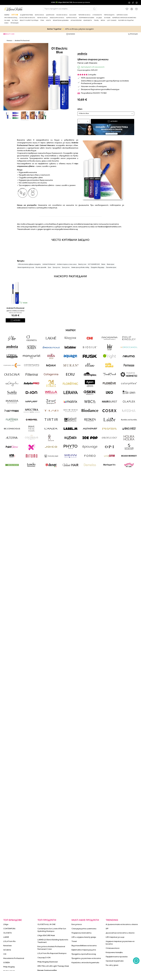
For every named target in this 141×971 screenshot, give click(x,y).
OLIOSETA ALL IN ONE (46, 924)
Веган (103, 264)
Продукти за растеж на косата (86, 958)
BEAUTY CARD (10, 34)
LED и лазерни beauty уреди (84, 937)
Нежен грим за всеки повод (80, 267)
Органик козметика (114, 961)
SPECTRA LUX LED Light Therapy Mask (53, 966)
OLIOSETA (7, 933)
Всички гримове (41, 267)
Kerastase (7, 946)
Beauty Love (82, 264)
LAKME (6, 937)
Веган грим (110, 264)
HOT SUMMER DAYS (94, 264)
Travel (74, 941)
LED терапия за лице (115, 937)
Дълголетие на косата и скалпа (120, 933)
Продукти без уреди (97, 267)
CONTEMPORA (9, 929)
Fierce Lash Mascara (15, 312)
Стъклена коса (112, 948)
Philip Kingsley (9, 967)
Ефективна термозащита (84, 950)
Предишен (3, 77)
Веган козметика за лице (26, 267)
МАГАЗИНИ (71, 34)
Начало (9, 40)
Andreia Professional (22, 40)
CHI (4, 954)
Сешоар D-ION (43, 958)
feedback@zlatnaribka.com (109, 227)
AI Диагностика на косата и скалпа (122, 924)
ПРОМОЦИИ (134, 34)
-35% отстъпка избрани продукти (29, 264)
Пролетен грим (111, 267)
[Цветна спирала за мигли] (15, 293)
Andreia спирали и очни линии (67, 264)
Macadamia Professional (13, 958)
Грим (49, 267)
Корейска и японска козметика (85, 963)
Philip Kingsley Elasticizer (47, 962)
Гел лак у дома (112, 965)
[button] (6, 14)
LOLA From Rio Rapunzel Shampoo (51, 953)
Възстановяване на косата (84, 946)
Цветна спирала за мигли (15, 311)
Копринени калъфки (114, 952)
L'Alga (5, 924)
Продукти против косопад (84, 954)
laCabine (7, 950)
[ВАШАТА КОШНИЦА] (136, 9)
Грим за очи (56, 267)
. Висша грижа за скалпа (70, 2)
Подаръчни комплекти (81, 933)
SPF (107, 929)
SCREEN (6, 963)
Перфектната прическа (116, 957)
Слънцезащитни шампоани (84, 929)
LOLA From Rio (9, 941)
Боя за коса (77, 924)
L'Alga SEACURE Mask (46, 935)
